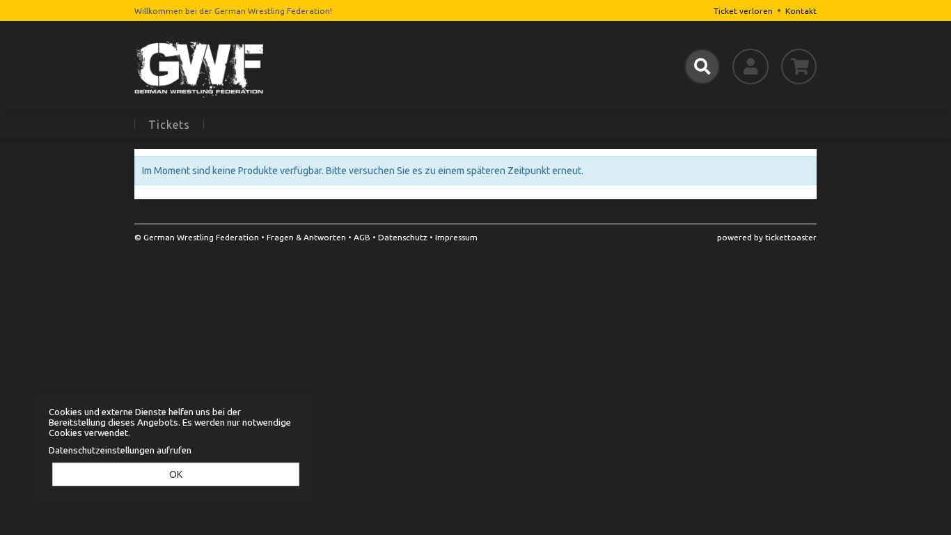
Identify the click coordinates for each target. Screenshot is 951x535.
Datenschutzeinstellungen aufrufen (120, 450)
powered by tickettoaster (767, 237)
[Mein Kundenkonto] (750, 66)
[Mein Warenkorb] (799, 66)
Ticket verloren (743, 10)
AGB (362, 237)
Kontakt (801, 10)
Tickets (169, 124)
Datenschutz (402, 237)
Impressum (456, 237)
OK (175, 474)
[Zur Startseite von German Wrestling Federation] (243, 66)
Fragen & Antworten (306, 237)
